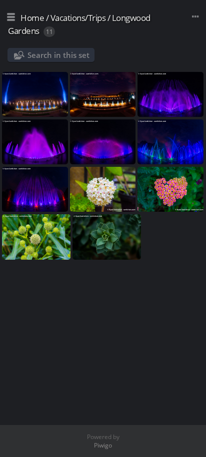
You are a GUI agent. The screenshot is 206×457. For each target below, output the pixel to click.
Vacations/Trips (78, 17)
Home (32, 17)
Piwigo (103, 445)
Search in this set (59, 55)
